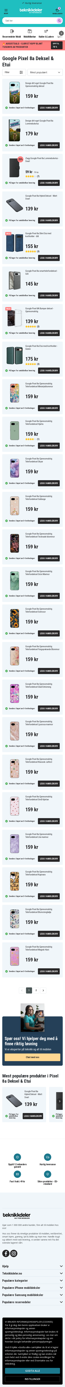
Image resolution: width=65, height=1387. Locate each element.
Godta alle (32, 1370)
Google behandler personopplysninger (33, 1341)
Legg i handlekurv (49, 108)
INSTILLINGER (32, 1379)
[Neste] (61, 33)
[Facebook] (6, 1253)
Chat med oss (32, 1057)
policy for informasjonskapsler (31, 1338)
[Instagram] (13, 1253)
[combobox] (32, 20)
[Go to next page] (43, 990)
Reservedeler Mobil (11, 36)
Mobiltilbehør (30, 36)
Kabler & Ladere (46, 36)
